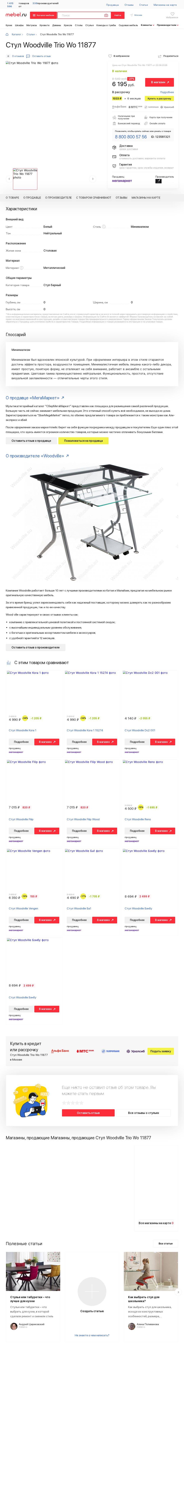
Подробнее (167, 92)
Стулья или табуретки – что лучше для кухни (30, 1299)
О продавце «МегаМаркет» (32, 397)
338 (35, 3)
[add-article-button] (92, 1291)
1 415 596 (10, 5)
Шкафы (19, 25)
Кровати (44, 25)
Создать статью (92, 1311)
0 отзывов (18, 56)
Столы (78, 25)
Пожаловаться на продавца (83, 440)
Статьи (143, 4)
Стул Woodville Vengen (23, 908)
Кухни (9, 25)
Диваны (56, 25)
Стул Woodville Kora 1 (22, 730)
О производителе (58, 197)
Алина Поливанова (148, 1324)
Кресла (68, 25)
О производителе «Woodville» (35, 455)
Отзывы (129, 4)
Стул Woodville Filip (21, 819)
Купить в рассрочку (159, 98)
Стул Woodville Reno (138, 819)
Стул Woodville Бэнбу (138, 908)
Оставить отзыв (88, 1113)
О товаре (12, 197)
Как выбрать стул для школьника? (143, 1299)
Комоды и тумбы (106, 25)
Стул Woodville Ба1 (79, 908)
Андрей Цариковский (31, 1324)
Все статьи (166, 1243)
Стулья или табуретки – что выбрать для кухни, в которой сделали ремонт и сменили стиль (31, 1311)
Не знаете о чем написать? (92, 1335)
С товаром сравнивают (93, 197)
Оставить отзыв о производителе (36, 647)
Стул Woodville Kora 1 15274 (85, 730)
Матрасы (31, 25)
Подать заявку (160, 1051)
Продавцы (112, 4)
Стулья (89, 25)
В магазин (158, 82)
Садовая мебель (128, 25)
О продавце (32, 197)
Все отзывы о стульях (143, 1113)
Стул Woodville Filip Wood (83, 819)
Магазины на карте (165, 4)
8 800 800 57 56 (131, 136)
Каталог (16, 34)
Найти (117, 15)
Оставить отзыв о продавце (31, 440)
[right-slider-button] (178, 1292)
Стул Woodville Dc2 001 (140, 730)
